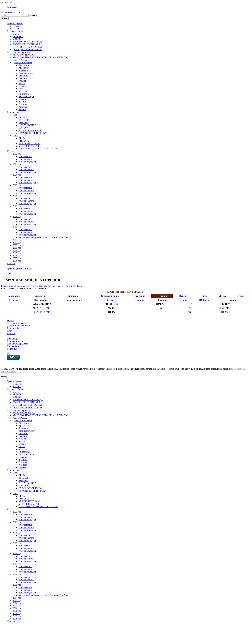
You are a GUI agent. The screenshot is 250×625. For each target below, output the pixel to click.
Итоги (10, 151)
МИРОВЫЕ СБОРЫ (29, 146)
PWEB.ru (11, 371)
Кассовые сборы (15, 31)
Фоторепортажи (15, 341)
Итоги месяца (25, 156)
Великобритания (27, 73)
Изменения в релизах (17, 343)
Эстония (23, 104)
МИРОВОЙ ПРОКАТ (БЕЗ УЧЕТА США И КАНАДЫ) (40, 57)
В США (17, 28)
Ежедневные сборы (10, 286)
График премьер (15, 23)
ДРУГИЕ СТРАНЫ (22, 62)
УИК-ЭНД (18, 39)
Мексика (23, 91)
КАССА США (20, 60)
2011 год (17, 248)
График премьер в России (19, 268)
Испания (23, 78)
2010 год (17, 250)
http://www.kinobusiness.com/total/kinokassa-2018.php (44, 237)
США (15, 135)
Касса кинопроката (16, 323)
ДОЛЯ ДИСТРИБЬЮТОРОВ (27, 49)
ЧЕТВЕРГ (18, 36)
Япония (22, 109)
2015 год (17, 227)
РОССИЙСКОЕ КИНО (30, 130)
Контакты (12, 7)
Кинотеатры (13, 338)
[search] (34, 15)
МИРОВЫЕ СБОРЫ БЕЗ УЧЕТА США (38, 148)
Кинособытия (14, 346)
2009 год (17, 253)
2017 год (17, 206)
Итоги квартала (26, 159)
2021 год (17, 164)
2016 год (17, 216)
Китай (22, 83)
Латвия (22, 86)
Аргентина (24, 68)
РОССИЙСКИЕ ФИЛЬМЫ (26, 44)
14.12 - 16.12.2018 (41, 312)
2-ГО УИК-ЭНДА (27, 125)
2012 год (17, 245)
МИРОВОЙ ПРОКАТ (24, 54)
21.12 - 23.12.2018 (41, 308)
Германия (23, 75)
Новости (11, 263)
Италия (22, 81)
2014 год (17, 240)
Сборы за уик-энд (29, 286)
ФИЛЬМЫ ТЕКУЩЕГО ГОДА (28, 41)
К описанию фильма (74, 286)
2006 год (17, 261)
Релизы (10, 320)
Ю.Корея (23, 107)
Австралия (24, 65)
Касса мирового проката (19, 52)
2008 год (17, 255)
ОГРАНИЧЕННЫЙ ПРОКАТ (27, 47)
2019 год (17, 185)
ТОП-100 (23, 128)
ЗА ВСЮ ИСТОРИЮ (29, 143)
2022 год (17, 154)
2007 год (17, 258)
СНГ (15, 114)
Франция (23, 101)
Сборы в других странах (51, 286)
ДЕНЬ (16, 34)
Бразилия (23, 70)
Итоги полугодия (27, 161)
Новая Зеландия (26, 96)
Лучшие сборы (14, 112)
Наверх (4, 376)
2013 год (17, 242)
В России (17, 26)
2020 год (17, 174)
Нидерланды (25, 94)
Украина (23, 99)
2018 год (17, 195)
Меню (4, 18)
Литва (22, 88)
